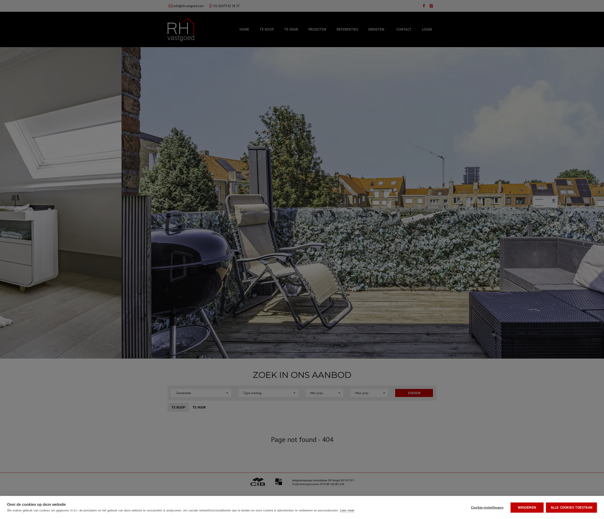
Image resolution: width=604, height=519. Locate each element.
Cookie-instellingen (487, 507)
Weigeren (527, 507)
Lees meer (347, 510)
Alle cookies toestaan (571, 507)
